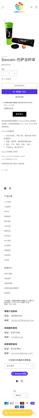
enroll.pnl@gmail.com (22, 353)
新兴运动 (7, 236)
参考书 (6, 211)
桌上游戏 (7, 241)
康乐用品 (7, 221)
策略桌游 (7, 250)
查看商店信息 (8, 108)
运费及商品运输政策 (11, 288)
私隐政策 (7, 278)
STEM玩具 (7, 202)
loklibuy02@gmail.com (22, 320)
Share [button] (6, 170)
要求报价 (19, 114)
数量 (3, 69)
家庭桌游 (7, 216)
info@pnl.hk (17, 337)
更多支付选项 (19, 97)
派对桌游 (7, 245)
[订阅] (31, 366)
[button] (2, 7)
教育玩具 (7, 231)
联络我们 (7, 293)
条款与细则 (8, 274)
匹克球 (6, 260)
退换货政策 (8, 283)
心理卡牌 (7, 226)
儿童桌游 (7, 207)
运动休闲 (7, 255)
